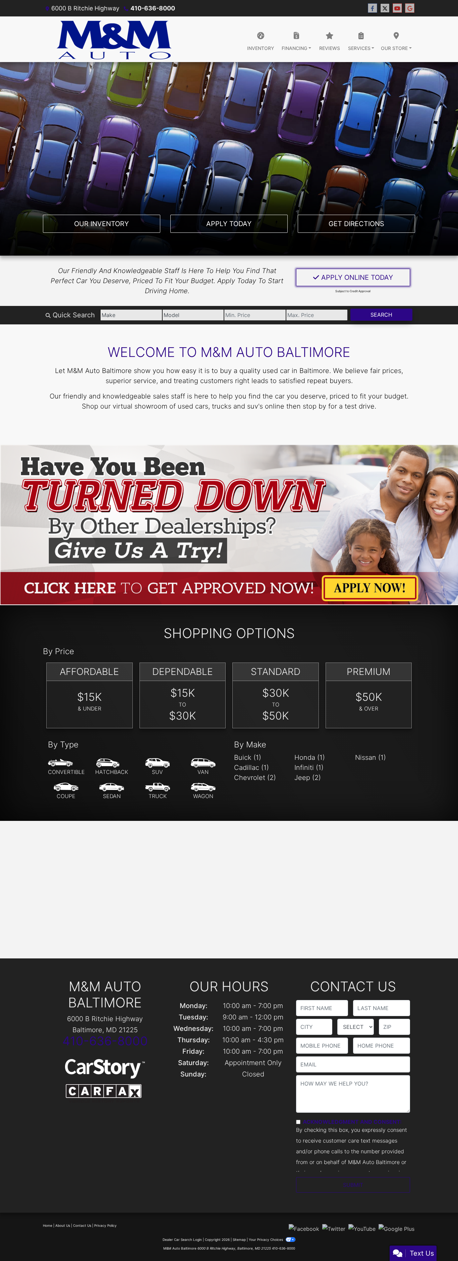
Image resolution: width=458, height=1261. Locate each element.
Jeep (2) (307, 778)
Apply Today (228, 224)
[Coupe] (66, 791)
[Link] (229, 523)
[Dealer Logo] (114, 39)
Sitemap (239, 1240)
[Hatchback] (111, 767)
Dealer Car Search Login (182, 1240)
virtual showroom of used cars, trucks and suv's (188, 406)
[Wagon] (203, 791)
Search (381, 314)
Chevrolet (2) (255, 778)
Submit (353, 1184)
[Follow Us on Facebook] (372, 8)
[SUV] (157, 767)
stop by (314, 406)
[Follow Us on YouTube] (397, 8)
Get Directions (356, 224)
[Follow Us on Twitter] (385, 8)
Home (47, 1225)
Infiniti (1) (309, 768)
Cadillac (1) (251, 768)
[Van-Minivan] (203, 767)
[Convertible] (66, 767)
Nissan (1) (370, 757)
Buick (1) (247, 757)
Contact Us (82, 1225)
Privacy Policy (105, 1225)
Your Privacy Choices (266, 1240)
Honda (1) (309, 757)
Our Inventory (101, 224)
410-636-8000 (152, 8)
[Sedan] (111, 791)
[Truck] (157, 791)
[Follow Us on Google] (409, 8)
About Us (62, 1225)
